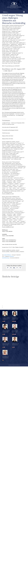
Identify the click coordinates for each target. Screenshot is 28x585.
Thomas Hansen (15, 330)
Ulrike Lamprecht (15, 343)
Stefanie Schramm (6, 343)
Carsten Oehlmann (7, 254)
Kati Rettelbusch (6, 356)
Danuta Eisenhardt (6, 330)
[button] (14, 306)
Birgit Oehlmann (15, 317)
